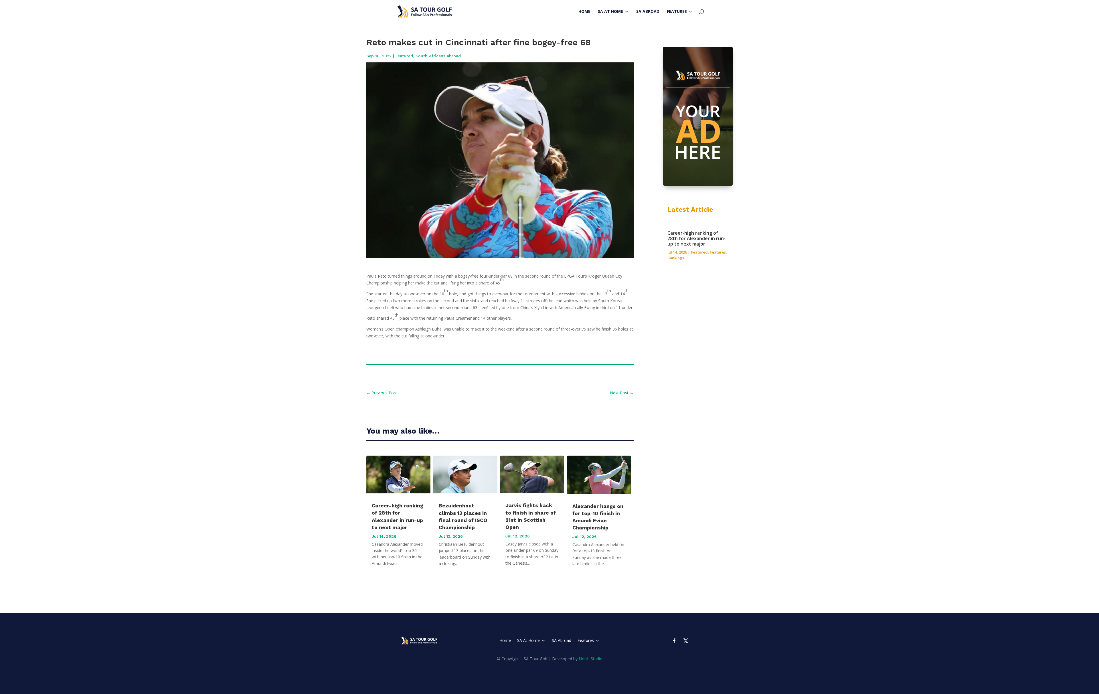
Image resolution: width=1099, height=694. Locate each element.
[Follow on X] (685, 640)
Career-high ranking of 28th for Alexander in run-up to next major (696, 238)
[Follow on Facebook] (674, 640)
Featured (404, 56)
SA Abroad (647, 11)
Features (677, 11)
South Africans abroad (438, 56)
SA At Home (610, 11)
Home (584, 11)
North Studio (590, 658)
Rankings (675, 257)
